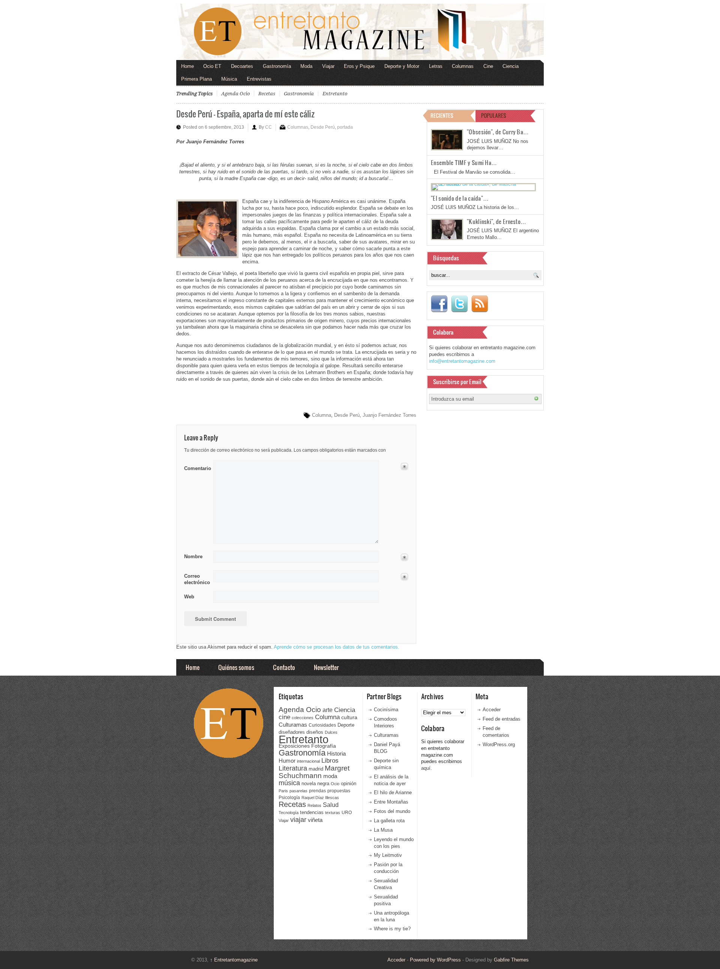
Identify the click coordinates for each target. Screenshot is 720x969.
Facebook (439, 304)
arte (327, 710)
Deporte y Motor (401, 66)
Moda (306, 66)
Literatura (293, 768)
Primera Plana (196, 79)
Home (187, 66)
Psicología (289, 797)
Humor (287, 760)
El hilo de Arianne (393, 792)
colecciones (303, 717)
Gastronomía (277, 66)
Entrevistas (259, 79)
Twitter (459, 304)
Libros (330, 760)
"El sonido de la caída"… (460, 198)
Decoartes (242, 66)
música (289, 783)
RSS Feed (480, 304)
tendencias (312, 812)
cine (284, 717)
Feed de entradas (501, 719)
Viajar (328, 66)
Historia (336, 753)
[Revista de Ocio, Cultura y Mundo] (360, 32)
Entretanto (334, 93)
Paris (283, 791)
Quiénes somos (236, 667)
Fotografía (323, 746)
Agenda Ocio (235, 93)
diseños (314, 732)
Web (189, 596)
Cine (488, 66)
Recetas (266, 93)
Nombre (193, 556)
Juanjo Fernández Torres (389, 415)
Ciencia (510, 66)
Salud (331, 805)
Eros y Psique (359, 66)
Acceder (492, 709)
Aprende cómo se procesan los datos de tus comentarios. (336, 647)
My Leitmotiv (388, 855)
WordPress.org (499, 744)
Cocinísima (386, 709)
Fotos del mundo (392, 811)
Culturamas (293, 724)
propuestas (338, 790)
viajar (298, 819)
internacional (308, 761)
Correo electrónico (196, 579)
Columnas (463, 66)
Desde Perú (322, 127)
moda (330, 776)
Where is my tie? (392, 928)
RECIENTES (441, 115)
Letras (435, 66)
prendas (317, 790)
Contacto (284, 667)
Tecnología (288, 812)
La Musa (383, 830)
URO (347, 812)
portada (345, 127)
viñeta (315, 820)
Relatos (314, 805)
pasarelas (299, 791)
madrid (316, 769)
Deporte (346, 725)
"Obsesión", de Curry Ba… (498, 132)
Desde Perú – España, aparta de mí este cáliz (245, 113)
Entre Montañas (391, 802)
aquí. (426, 768)
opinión (348, 783)
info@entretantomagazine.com (462, 361)
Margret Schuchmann (314, 772)
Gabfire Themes (511, 960)
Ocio (335, 783)
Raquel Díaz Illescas (320, 797)
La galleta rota (389, 820)
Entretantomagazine (234, 960)
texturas (332, 812)
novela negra (315, 783)
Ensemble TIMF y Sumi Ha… (464, 162)
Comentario (196, 467)
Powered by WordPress (435, 960)
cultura (349, 717)
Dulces (331, 732)
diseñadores (292, 732)
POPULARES (493, 115)
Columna (321, 415)
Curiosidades (322, 725)
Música (229, 79)
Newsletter (326, 667)
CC (268, 127)
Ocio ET (212, 66)
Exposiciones (294, 746)
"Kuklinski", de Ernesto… (496, 221)
